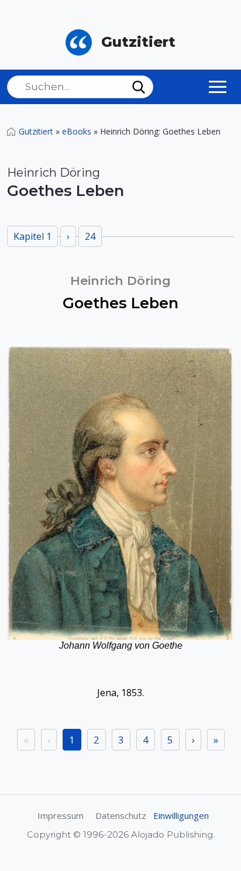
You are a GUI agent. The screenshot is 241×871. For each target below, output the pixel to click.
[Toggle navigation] (217, 86)
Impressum (60, 815)
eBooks (76, 131)
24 (90, 236)
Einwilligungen (181, 815)
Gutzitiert (36, 131)
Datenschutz (120, 815)
